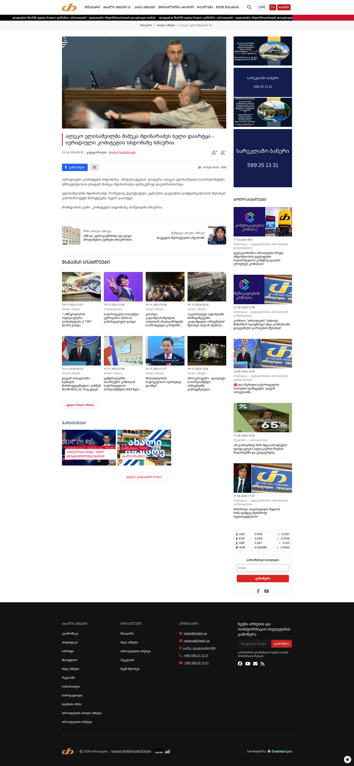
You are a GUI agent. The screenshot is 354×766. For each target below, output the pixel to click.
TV (273, 7)
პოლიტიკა (241, 244)
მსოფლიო (69, 660)
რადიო (284, 7)
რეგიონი (68, 677)
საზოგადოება (113, 309)
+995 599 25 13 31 (196, 663)
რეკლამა (205, 7)
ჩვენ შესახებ (227, 7)
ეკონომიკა (70, 633)
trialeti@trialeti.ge (195, 633)
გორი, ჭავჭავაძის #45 (199, 648)
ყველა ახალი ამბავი (80, 404)
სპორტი (68, 651)
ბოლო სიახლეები (122, 152)
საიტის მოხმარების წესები (131, 751)
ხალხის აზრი (71, 704)
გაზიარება (76, 167)
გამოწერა (262, 578)
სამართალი (71, 686)
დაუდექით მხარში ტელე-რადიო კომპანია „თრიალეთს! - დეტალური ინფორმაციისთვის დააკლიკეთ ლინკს (202, 17)
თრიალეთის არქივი (176, 7)
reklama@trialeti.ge (197, 641)
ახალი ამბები (115, 7)
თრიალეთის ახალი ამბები (82, 713)
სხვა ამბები (145, 7)
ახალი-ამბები (166, 25)
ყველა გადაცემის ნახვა (144, 477)
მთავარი (92, 7)
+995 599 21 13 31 (196, 655)
